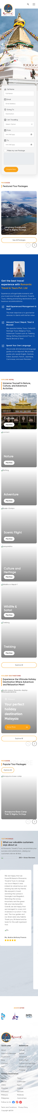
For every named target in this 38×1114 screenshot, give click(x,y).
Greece (20, 1088)
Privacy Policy (23, 1107)
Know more (17, 727)
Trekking (22, 1070)
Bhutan (4, 1082)
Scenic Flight (23, 1060)
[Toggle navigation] (34, 4)
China (3, 1085)
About (3, 1050)
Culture (22, 1050)
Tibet (19, 1078)
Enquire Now (11, 169)
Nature (21, 1053)
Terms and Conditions (9, 1107)
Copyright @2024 (7, 1110)
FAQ (2, 1067)
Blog (3, 1060)
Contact (4, 1063)
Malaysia (4, 1095)
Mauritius (4, 1088)
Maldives (20, 1095)
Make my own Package (16, 150)
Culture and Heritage (27, 1063)
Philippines (5, 1098)
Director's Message (8, 1053)
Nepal (3, 1078)
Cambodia (21, 1082)
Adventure (23, 1057)
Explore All (19, 665)
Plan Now (9, 425)
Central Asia (21, 1098)
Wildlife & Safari (25, 1067)
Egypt (19, 1085)
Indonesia (5, 1092)
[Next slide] (15, 81)
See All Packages (19, 240)
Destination (5, 1057)
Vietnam (20, 1092)
